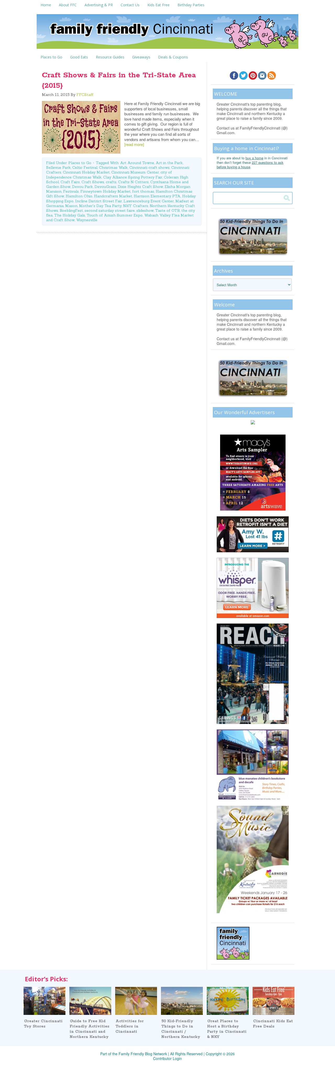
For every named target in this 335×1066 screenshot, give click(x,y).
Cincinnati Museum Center (135, 172)
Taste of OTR (167, 210)
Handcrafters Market (113, 196)
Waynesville (86, 220)
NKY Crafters (135, 205)
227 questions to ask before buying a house (250, 164)
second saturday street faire (110, 210)
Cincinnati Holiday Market (86, 172)
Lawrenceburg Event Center (149, 201)
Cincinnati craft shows (149, 167)
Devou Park (82, 186)
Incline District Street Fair (98, 201)
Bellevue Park (58, 167)
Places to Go (79, 162)
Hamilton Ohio (79, 196)
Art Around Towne (137, 162)
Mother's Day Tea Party (100, 205)
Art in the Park (169, 162)
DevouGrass (105, 186)
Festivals (71, 191)
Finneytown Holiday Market (105, 191)
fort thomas (143, 191)
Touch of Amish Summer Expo (115, 215)
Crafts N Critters (133, 182)
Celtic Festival (84, 167)
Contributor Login (167, 1058)
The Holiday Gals (69, 215)
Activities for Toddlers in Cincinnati (129, 1026)
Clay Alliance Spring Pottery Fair (132, 177)
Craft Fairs (70, 182)
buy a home (254, 157)
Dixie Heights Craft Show (140, 186)
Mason (71, 205)
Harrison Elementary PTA (157, 196)
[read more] (134, 144)
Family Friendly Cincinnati (167, 33)
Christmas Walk (113, 167)
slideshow (145, 210)
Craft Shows (92, 182)
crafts (111, 182)
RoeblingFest (71, 210)
